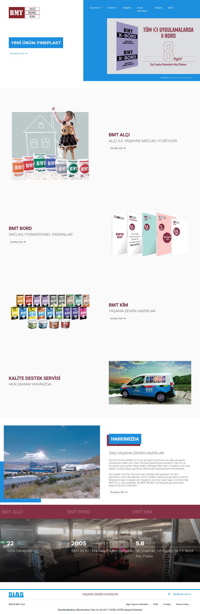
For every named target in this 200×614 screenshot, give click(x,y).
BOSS (170, 7)
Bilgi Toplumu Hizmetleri (137, 604)
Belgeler (127, 7)
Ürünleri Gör (116, 148)
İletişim (158, 7)
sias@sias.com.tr (182, 594)
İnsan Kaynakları (142, 9)
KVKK (156, 604)
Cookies (167, 604)
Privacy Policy (182, 604)
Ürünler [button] (111, 7)
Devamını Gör (17, 53)
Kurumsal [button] (95, 7)
